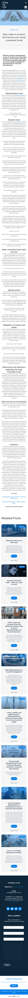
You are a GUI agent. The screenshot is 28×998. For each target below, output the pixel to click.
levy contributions (19, 76)
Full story (14, 556)
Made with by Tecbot (14, 996)
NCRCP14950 (14, 901)
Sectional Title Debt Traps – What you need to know (14, 582)
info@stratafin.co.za (14, 892)
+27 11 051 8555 (17, 887)
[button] (26, 2)
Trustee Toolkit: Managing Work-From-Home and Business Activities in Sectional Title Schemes (14, 765)
